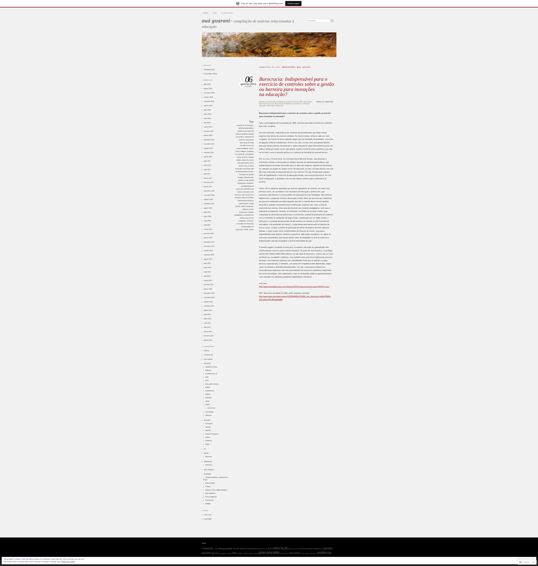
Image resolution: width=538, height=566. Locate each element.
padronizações (244, 203)
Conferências (208, 355)
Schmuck (250, 221)
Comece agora (293, 3)
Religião (208, 503)
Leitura (207, 437)
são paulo (313, 553)
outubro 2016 (208, 199)
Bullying (208, 370)
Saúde (207, 404)
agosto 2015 (208, 259)
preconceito (269, 552)
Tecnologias (209, 412)
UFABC (245, 229)
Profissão (271, 106)
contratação (249, 154)
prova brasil (249, 218)
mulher (240, 553)
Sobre (205, 13)
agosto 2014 (208, 310)
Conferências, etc (211, 373)
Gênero (208, 394)
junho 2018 (207, 114)
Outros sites (227, 13)
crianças (207, 548)
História (306, 104)
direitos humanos (248, 548)
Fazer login (207, 519)
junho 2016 (207, 216)
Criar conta (207, 515)
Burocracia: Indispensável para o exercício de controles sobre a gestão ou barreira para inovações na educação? (296, 86)
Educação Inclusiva (266, 104)
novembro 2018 (209, 93)
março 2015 (208, 280)
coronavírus (211, 408)
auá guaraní (216, 21)
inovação (246, 192)
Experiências (289, 104)
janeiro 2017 (208, 186)
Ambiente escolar (285, 102)
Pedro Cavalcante (247, 206)
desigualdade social (229, 548)
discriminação (262, 549)
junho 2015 (207, 267)
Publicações (208, 461)
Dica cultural (208, 359)
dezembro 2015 (209, 242)
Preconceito (209, 500)
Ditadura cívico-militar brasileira (216, 490)
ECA (301, 102)
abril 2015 (207, 276)
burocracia (249, 140)
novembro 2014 (209, 297)
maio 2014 (207, 323)
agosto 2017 (208, 157)
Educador (279, 104)
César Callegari (240, 151)
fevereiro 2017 (209, 182)
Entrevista (208, 465)
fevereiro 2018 (209, 131)
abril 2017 (207, 174)
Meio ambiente (210, 493)
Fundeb (240, 177)
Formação (298, 104)
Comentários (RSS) (210, 74)
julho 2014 (207, 314)
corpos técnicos (242, 157)
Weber (251, 229)
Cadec (251, 148)
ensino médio (312, 548)
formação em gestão (246, 174)
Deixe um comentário (325, 102)
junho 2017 (207, 165)
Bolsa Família (209, 483)
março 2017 (208, 178)
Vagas (207, 444)
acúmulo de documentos (245, 125)
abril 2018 (207, 122)
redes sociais (304, 553)
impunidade (223, 553)
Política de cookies (68, 562)
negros (246, 553)
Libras (207, 401)
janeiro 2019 (208, 88)
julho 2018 (207, 110)
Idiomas (208, 430)
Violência (208, 415)
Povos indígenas (211, 497)
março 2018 (208, 127)
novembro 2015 (209, 246)
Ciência (206, 350)
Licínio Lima (249, 195)
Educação (308, 102)
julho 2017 (207, 161)
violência (324, 553)
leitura (229, 553)
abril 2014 (207, 327)
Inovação (262, 106)
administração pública (246, 128)
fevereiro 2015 (209, 284)
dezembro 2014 (209, 293)
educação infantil (295, 549)
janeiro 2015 (208, 289)
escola (321, 549)
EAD (206, 377)
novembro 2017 (209, 144)
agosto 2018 (208, 105)
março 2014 (208, 331)
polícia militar (253, 553)
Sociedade (279, 106)
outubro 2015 (208, 250)
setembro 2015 (209, 255)
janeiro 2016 (208, 238)
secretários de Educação (244, 223)
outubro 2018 (208, 97)
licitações (238, 197)
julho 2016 (207, 212)
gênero (215, 553)
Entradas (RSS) (209, 69)
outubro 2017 (208, 148)
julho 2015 (207, 263)
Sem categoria (209, 469)
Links (215, 13)
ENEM (207, 387)
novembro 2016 (209, 195)
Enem (303, 549)
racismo (294, 553)
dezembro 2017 (209, 140)
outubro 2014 (208, 302)
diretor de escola (247, 160)
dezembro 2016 (209, 191)
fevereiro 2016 (209, 233)
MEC (234, 553)
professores (243, 212)
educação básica (243, 163)
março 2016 (208, 229)
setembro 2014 (209, 306)
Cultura (296, 102)
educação (281, 548)
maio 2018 (207, 118)
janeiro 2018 (208, 135)
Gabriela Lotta (248, 177)
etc (205, 449)
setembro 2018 (209, 101)
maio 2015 (207, 272)
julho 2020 (207, 84)
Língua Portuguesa (211, 434)
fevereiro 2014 (209, 336)
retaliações (242, 221)
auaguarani (271, 102)
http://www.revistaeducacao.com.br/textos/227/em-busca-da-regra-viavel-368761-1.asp (294, 287)
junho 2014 (207, 319)
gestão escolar (243, 180)
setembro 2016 (209, 203)
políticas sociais (248, 209)
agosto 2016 (208, 208)
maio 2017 (207, 169)
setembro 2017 (209, 152)
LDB (243, 195)
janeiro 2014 (208, 340)
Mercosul (208, 456)
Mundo (206, 453)
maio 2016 (207, 221)
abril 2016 (207, 225)
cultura (216, 549)
